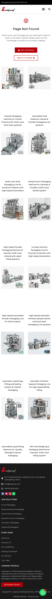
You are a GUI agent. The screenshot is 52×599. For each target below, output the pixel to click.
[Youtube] (6, 493)
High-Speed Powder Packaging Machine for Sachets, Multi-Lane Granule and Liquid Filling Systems (12, 253)
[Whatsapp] (13, 493)
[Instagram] (10, 493)
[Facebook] (2, 493)
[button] (43, 9)
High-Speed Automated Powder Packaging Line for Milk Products (13, 318)
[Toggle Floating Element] (42, 592)
